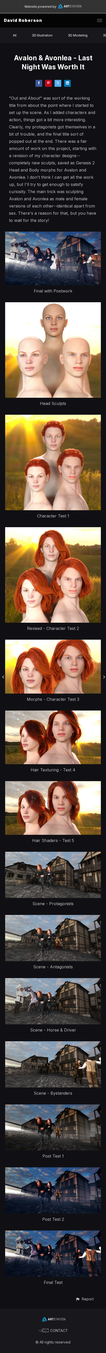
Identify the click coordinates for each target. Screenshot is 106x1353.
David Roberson (23, 20)
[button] (84, 1299)
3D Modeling (77, 35)
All (14, 35)
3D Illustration (42, 35)
